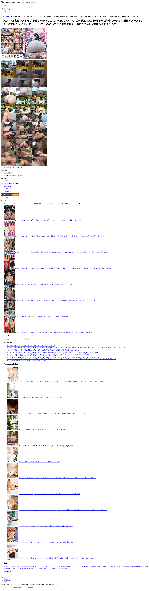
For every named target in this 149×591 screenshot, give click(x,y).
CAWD (20, 568)
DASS (17, 568)
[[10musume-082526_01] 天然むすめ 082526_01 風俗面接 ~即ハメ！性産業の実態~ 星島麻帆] (12, 430)
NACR (11, 568)
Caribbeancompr (73, 566)
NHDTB (5, 568)
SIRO (34, 566)
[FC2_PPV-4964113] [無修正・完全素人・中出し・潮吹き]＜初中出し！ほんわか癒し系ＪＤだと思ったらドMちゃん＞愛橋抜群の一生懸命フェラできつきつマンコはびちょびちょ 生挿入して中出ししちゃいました (66, 347)
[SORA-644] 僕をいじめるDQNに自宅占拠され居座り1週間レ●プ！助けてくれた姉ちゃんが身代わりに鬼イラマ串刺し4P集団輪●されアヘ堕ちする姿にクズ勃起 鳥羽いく (62, 252)
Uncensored (7, 9)
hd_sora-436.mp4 (8, 173)
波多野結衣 (67, 566)
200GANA (52, 566)
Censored (6, 8)
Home (5, 5)
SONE (24, 568)
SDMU (142, 566)
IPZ (111, 566)
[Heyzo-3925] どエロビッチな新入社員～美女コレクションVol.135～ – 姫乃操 (40, 397)
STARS (113, 566)
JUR (68, 568)
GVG (48, 568)
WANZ (129, 566)
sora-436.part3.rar (8, 191)
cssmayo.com (17, 587)
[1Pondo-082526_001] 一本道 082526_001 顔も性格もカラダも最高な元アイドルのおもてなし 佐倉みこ (47, 446)
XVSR (65, 568)
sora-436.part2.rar (8, 188)
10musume (30, 566)
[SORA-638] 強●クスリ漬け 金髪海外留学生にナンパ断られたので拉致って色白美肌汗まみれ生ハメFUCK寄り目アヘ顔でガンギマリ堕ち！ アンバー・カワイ (59, 300)
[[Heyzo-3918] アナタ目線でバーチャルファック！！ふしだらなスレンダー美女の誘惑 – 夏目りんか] (12, 542)
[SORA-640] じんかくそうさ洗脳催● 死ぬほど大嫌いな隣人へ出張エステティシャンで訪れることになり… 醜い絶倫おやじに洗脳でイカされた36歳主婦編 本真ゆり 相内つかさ (63, 268)
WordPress (30, 587)
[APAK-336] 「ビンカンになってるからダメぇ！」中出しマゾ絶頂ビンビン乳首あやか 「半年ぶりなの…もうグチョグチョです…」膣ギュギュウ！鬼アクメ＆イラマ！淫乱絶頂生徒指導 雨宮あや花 (61, 359)
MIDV (45, 568)
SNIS (127, 566)
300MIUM (84, 566)
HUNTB (59, 568)
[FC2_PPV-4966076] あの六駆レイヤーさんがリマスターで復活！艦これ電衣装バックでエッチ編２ (34, 355)
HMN (30, 568)
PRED (63, 568)
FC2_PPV (7, 567)
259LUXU (80, 566)
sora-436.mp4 (7, 180)
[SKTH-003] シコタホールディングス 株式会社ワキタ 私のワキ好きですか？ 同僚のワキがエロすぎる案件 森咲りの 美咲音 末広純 (43, 350)
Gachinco (89, 566)
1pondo (25, 566)
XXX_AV (146, 566)
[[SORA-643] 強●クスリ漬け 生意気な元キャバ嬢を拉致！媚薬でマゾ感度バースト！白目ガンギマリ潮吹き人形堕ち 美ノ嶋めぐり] (9, 220)
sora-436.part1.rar (8, 186)
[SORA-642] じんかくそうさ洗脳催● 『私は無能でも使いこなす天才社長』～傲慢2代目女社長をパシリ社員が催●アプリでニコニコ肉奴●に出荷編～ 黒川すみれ (59, 236)
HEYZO (21, 566)
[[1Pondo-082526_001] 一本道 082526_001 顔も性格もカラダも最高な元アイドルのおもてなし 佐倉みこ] (12, 446)
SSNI (99, 566)
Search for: (6, 339)
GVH (14, 568)
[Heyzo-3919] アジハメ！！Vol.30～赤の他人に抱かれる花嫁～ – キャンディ (39, 462)
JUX (105, 566)
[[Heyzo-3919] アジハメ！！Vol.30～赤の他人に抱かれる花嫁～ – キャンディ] (12, 462)
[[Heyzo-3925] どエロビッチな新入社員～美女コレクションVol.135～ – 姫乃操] (12, 397)
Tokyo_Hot (57, 566)
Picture (5, 11)
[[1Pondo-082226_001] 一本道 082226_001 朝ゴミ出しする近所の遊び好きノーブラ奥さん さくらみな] (12, 526)
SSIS (125, 566)
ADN (57, 568)
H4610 (50, 568)
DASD (42, 568)
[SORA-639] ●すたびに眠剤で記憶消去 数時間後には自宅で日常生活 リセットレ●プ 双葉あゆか (41, 316)
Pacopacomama (40, 566)
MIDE (117, 566)
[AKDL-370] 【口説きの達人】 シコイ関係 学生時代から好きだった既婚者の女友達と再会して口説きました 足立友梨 (39, 349)
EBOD (96, 566)
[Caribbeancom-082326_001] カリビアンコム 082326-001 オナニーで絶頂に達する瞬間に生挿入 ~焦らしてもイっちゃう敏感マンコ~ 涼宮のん (57, 478)
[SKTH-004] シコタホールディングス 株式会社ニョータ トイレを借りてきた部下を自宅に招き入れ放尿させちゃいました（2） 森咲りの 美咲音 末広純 (48, 354)
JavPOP (3, 1)
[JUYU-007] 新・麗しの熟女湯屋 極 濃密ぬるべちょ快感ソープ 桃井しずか (27, 360)
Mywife (62, 566)
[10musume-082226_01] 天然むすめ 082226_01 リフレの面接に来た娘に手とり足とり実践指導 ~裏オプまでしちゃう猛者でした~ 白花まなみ (57, 558)
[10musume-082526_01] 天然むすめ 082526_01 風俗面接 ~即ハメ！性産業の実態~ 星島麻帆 (43, 430)
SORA (40, 203)
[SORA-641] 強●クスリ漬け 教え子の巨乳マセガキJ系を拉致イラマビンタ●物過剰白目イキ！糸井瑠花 (43, 284)
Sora (5, 200)
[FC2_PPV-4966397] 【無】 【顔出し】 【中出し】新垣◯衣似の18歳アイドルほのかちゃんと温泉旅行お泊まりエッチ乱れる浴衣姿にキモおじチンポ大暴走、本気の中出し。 (55, 357)
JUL (92, 566)
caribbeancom (15, 566)
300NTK (33, 568)
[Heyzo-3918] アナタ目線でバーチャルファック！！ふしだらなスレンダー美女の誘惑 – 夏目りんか (46, 542)
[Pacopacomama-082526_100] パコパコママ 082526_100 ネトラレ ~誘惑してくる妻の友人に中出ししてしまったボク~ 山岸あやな (54, 413)
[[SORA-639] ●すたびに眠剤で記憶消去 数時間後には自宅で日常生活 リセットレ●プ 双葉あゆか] (9, 316)
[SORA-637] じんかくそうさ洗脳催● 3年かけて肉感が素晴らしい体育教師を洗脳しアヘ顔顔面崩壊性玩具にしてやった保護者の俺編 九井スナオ (55, 332)
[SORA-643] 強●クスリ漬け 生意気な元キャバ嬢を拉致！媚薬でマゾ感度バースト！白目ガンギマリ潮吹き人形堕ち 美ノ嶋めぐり (51, 220)
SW (22, 568)
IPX (94, 566)
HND (137, 566)
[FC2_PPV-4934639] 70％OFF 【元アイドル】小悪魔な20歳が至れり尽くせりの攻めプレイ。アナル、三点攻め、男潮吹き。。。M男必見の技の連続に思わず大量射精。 (53, 352)
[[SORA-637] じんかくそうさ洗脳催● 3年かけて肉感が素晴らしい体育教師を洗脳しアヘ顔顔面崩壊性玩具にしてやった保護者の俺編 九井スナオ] (9, 332)
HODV (27, 568)
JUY (119, 566)
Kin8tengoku (47, 566)
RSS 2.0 (66, 203)
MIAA (139, 566)
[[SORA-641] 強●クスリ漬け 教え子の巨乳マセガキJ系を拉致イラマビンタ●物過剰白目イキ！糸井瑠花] (9, 284)
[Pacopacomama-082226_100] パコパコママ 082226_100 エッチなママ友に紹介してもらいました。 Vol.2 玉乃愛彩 (49, 494)
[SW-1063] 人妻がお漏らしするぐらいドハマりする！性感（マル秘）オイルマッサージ (31, 346)
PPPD (37, 568)
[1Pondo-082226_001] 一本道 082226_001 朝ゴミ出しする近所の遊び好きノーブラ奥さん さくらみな (46, 526)
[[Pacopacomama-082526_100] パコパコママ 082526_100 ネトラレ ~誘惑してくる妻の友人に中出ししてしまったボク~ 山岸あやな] (12, 413)
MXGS (122, 566)
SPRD (39, 568)
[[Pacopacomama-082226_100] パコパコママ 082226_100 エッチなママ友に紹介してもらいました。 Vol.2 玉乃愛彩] (12, 494)
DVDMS (53, 568)
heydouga (108, 566)
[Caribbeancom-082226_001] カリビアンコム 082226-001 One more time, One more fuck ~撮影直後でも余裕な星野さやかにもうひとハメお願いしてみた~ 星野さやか (63, 510)
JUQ (135, 566)
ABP (133, 566)
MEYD (102, 566)
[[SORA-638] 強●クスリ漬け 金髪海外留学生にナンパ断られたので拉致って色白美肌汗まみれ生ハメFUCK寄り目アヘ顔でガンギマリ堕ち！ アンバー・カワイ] (9, 300)
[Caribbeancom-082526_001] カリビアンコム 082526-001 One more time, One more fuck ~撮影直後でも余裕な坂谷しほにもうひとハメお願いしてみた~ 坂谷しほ (62, 381)
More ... (9, 559)
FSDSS (8, 568)
